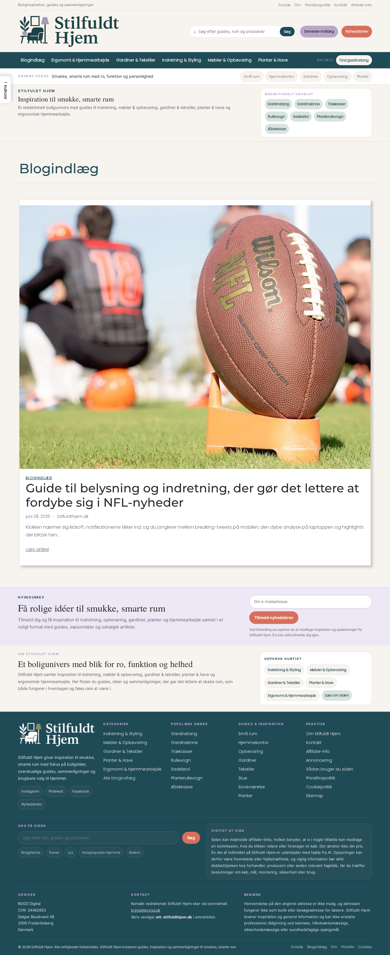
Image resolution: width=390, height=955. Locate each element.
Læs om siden (337, 695)
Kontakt (340, 5)
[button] (5, 89)
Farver (54, 852)
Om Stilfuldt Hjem (323, 734)
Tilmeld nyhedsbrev (273, 617)
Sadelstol (301, 116)
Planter (363, 76)
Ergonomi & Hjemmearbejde (80, 60)
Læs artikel (37, 549)
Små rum (252, 76)
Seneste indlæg (319, 31)
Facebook (80, 791)
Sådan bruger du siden (329, 769)
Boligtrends (31, 852)
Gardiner (310, 76)
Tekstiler (246, 769)
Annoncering (319, 760)
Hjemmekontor (281, 76)
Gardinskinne (308, 104)
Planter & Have (273, 60)
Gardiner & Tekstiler (135, 60)
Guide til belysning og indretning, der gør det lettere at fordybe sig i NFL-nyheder (192, 495)
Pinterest (56, 791)
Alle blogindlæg (119, 778)
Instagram (30, 791)
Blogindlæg (33, 60)
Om (298, 5)
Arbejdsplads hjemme (101, 852)
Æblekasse (277, 128)
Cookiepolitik (319, 787)
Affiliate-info (361, 5)
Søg (287, 31)
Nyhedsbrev (356, 31)
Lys (70, 852)
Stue (242, 778)
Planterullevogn (330, 116)
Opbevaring (337, 76)
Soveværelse (251, 787)
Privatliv (347, 946)
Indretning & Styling (181, 60)
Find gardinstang (354, 60)
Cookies (365, 946)
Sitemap (314, 796)
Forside (284, 5)
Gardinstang (278, 104)
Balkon (135, 852)
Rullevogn (276, 116)
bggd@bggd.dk (145, 910)
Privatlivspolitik (317, 5)
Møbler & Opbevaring (230, 60)
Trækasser (336, 104)
